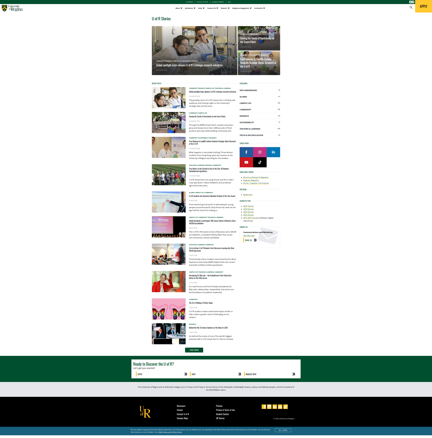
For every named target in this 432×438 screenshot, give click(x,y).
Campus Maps (182, 418)
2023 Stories (248, 212)
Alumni (260, 96)
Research (260, 116)
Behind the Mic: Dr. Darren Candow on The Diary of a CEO (208, 327)
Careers (180, 410)
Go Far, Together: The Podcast (256, 183)
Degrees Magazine (251, 180)
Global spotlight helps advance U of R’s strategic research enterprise (189, 65)
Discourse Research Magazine (256, 177)
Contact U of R (183, 414)
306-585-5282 (248, 236)
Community (260, 109)
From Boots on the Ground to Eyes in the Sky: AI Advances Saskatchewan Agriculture (209, 170)
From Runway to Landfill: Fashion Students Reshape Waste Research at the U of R (258, 62)
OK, (283, 430)
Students (189, 2)
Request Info (251, 374)
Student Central (222, 414)
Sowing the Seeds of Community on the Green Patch (257, 40)
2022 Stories (248, 215)
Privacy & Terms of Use (225, 410)
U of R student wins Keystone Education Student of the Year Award (212, 195)
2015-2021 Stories (250, 218)
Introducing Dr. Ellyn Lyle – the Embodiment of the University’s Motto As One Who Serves (210, 276)
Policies (219, 406)
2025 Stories (248, 206)
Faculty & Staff (202, 2)
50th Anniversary (260, 90)
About (178, 8)
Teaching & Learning (260, 129)
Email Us (248, 240)
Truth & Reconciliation (260, 135)
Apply (140, 374)
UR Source (220, 418)
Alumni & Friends (218, 2)
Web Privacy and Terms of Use (170, 432)
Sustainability (260, 122)
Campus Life (260, 103)
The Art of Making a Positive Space (201, 302)
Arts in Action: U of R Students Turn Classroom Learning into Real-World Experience (211, 249)
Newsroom (248, 194)
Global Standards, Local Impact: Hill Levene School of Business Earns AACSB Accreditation (212, 222)
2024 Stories (248, 209)
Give (229, 2)
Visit (193, 374)
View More (194, 350)
